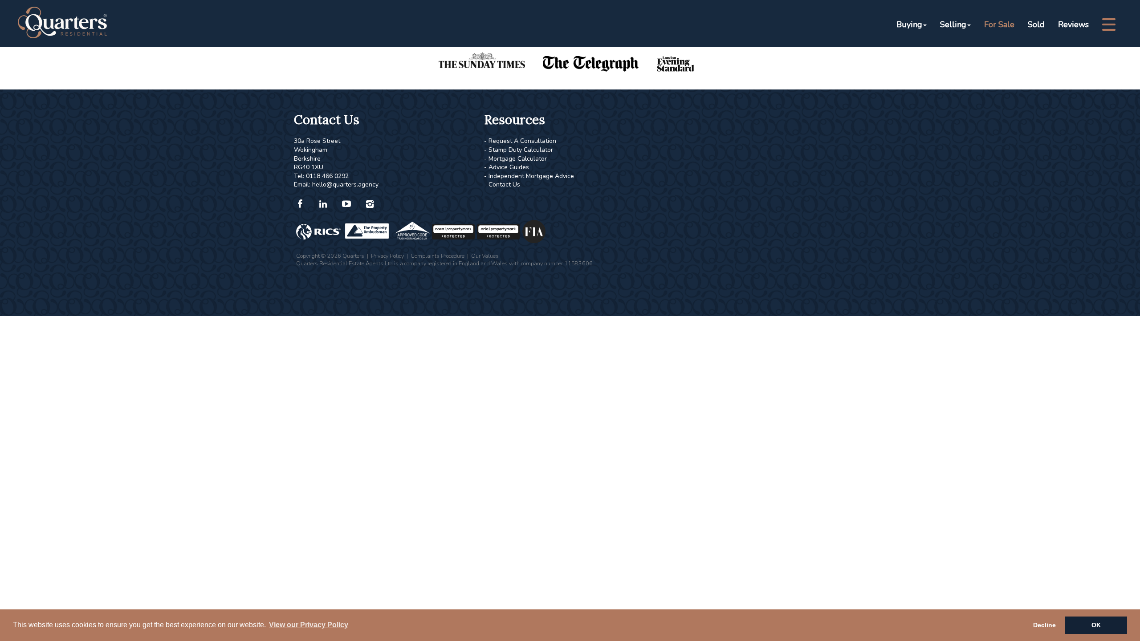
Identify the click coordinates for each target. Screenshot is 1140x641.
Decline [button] (1044, 625)
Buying (909, 24)
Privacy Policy (387, 256)
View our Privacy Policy (308, 625)
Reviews (1073, 24)
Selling (953, 24)
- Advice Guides (506, 167)
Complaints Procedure (437, 256)
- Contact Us (502, 184)
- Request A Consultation (520, 141)
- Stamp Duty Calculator (518, 150)
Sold (1036, 24)
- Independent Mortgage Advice (529, 176)
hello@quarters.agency (345, 184)
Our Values (485, 256)
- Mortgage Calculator (515, 158)
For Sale (999, 24)
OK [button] (1096, 625)
